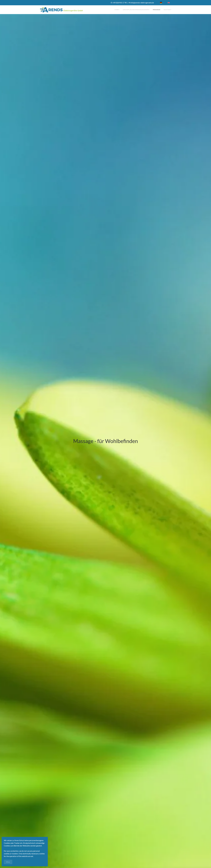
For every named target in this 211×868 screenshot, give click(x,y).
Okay (8, 862)
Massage (156, 9)
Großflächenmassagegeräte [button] (136, 9)
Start (117, 9)
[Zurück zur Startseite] (62, 9)
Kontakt (167, 9)
